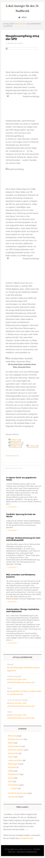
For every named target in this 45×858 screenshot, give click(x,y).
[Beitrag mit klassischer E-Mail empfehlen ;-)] (32, 445)
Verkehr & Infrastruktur (17, 793)
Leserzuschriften (15, 760)
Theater (14, 788)
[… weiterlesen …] (12, 507)
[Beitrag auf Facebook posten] (17, 443)
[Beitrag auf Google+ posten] (16, 446)
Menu (24, 17)
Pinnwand (12, 767)
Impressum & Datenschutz (27, 852)
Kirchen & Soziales (16, 750)
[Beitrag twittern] (15, 440)
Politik (16, 456)
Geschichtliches (14, 746)
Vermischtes (13, 797)
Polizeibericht (13, 774)
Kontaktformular (26, 838)
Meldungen (13, 764)
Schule (11, 778)
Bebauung (12, 736)
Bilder (10, 743)
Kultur (10, 757)
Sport (10, 781)
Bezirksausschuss (15, 739)
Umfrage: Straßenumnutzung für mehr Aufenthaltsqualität (23, 539)
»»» (26, 829)
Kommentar (13, 753)
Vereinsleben (13, 785)
